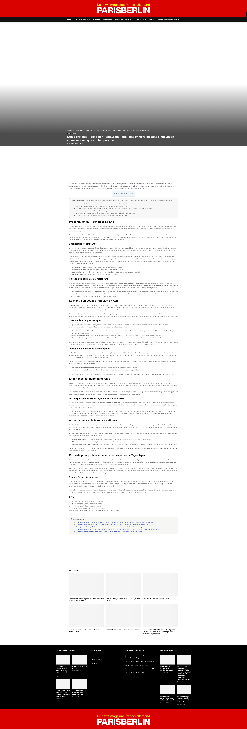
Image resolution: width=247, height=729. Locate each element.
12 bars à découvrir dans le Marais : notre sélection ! (79, 692)
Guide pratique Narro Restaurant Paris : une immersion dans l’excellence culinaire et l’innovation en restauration (112, 524)
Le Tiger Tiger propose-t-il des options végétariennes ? (86, 504)
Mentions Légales (96, 656)
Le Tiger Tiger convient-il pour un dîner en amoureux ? (86, 501)
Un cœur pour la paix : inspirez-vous (137, 665)
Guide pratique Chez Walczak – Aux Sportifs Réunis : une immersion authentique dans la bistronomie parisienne (159, 632)
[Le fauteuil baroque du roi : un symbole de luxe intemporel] (167, 689)
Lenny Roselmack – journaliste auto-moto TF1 (140, 669)
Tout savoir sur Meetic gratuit (135, 672)
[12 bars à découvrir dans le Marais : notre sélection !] (79, 684)
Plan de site (94, 663)
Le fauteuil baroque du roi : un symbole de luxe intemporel (167, 698)
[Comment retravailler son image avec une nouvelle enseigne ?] (63, 660)
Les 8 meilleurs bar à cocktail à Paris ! (156, 599)
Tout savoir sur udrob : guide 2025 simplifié (139, 661)
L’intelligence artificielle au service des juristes (167, 668)
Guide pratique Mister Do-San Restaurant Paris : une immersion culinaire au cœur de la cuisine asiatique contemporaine (115, 522)
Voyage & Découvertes (145, 19)
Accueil (69, 19)
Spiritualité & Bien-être (124, 19)
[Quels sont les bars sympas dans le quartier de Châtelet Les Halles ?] (63, 684)
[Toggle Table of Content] (130, 193)
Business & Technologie (102, 19)
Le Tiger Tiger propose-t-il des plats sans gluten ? (85, 506)
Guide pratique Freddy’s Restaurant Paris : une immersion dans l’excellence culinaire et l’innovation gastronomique (113, 527)
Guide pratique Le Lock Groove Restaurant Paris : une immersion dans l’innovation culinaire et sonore (109, 531)
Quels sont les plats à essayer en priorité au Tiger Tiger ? (87, 508)
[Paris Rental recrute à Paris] (79, 660)
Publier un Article (96, 659)
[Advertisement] (123, 167)
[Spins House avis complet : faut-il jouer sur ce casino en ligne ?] (184, 689)
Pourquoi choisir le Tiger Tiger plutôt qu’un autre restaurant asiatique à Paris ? (94, 510)
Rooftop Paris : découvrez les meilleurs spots (122, 630)
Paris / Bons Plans (83, 19)
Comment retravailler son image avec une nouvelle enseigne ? (62, 670)
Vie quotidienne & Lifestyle (168, 19)
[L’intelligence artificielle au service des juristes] (167, 660)
